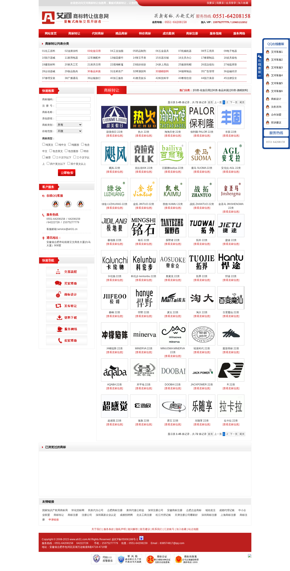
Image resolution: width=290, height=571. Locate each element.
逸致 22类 (143, 420)
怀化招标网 (78, 510)
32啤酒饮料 (139, 71)
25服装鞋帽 (184, 64)
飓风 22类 (114, 167)
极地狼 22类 (114, 240)
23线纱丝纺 (139, 64)
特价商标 (145, 33)
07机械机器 (184, 50)
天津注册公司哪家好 (186, 514)
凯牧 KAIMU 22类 (173, 204)
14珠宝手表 (139, 57)
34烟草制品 (184, 71)
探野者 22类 (173, 240)
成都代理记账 (227, 510)
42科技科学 (162, 78)
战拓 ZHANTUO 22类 (202, 204)
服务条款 (109, 529)
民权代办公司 (95, 510)
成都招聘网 (126, 514)
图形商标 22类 (231, 348)
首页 (210, 102)
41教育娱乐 (139, 78)
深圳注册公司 (155, 510)
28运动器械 (48, 71)
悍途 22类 (231, 276)
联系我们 (157, 529)
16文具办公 (184, 57)
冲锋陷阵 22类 (114, 348)
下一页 (234, 102)
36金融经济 (230, 71)
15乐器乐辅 (162, 57)
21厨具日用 (94, 64)
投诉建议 (276, 122)
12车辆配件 (94, 57)
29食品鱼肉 (71, 71)
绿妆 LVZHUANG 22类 (114, 204)
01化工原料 (48, 50)
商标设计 (276, 98)
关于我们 (97, 529)
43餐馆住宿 (184, 78)
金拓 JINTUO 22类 (143, 204)
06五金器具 (162, 50)
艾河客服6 (277, 91)
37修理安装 (48, 78)
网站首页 (51, 33)
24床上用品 (162, 64)
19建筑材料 (48, 64)
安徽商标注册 (174, 510)
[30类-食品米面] (220, 90)
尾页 (242, 102)
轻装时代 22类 (202, 348)
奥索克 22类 (173, 276)
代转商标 (98, 33)
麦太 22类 (172, 312)
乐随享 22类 (202, 420)
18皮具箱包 (230, 57)
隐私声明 (121, 529)
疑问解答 (133, 529)
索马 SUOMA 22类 (201, 167)
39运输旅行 (94, 78)
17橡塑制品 (207, 57)
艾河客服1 (277, 51)
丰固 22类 (231, 131)
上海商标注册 (228, 514)
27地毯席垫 (230, 64)
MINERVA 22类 (143, 348)
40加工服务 (116, 78)
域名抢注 (210, 510)
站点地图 (193, 529)
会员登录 (231, 2)
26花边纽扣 (207, 64)
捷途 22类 (231, 240)
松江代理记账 (163, 514)
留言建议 (145, 529)
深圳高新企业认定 (106, 514)
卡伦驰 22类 (114, 276)
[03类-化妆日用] (202, 90)
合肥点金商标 (193, 510)
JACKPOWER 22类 (202, 384)
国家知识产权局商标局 (55, 510)
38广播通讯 (71, 78)
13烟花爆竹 (116, 57)
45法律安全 (230, 78)
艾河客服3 (277, 67)
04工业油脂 (116, 50)
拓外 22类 (201, 240)
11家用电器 (71, 57)
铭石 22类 (143, 240)
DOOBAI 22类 (173, 384)
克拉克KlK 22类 (144, 167)
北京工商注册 (144, 514)
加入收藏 (243, 2)
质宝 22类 (172, 420)
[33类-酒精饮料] (239, 90)
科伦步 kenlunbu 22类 (143, 276)
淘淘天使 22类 (173, 131)
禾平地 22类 (144, 384)
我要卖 (220, 2)
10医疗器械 (48, 57)
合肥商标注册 (114, 510)
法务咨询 (276, 106)
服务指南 (216, 33)
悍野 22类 (143, 312)
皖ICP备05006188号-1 (125, 539)
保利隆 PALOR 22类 (201, 131)
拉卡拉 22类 (231, 420)
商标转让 (74, 33)
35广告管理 (207, 71)
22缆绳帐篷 (116, 64)
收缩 (259, 66)
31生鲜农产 (116, 71)
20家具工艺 (71, 64)
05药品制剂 (139, 50)
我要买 (210, 2)
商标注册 (192, 33)
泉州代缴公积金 (135, 510)
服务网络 (239, 33)
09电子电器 (230, 50)
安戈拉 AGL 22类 (231, 167)
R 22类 (231, 384)
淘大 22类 (201, 312)
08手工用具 (207, 50)
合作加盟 (276, 114)
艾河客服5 (277, 83)
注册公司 (87, 514)
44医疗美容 (207, 78)
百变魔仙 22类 (231, 312)
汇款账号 (169, 529)
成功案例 (169, 33)
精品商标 (121, 33)
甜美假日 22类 (114, 131)
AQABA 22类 (114, 384)
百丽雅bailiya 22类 (172, 167)
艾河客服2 (277, 59)
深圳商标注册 (209, 514)
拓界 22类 (201, 276)
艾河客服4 (277, 75)
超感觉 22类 (114, 420)
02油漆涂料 (71, 50)
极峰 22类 (114, 312)
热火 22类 (143, 131)
